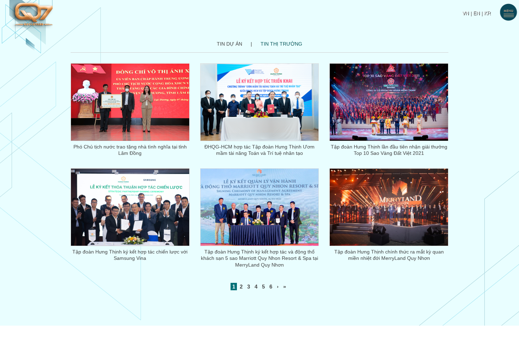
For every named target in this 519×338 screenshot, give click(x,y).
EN (476, 13)
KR (487, 13)
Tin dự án (229, 44)
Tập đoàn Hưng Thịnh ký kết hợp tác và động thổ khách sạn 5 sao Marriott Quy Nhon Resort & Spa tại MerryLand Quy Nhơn (259, 258)
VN (465, 13)
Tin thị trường (281, 44)
